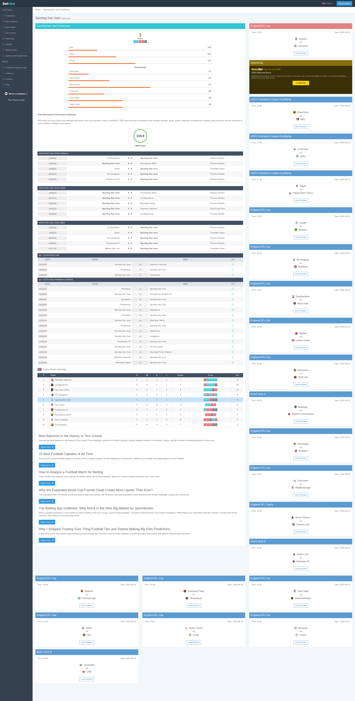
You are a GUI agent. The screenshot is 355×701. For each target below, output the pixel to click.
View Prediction (301, 53)
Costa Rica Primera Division (58, 280)
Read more (46, 447)
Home (38, 9)
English (329, 3)
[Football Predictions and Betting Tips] (9, 3)
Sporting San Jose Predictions (56, 9)
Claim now (301, 83)
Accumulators (344, 3)
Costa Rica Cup (51, 255)
